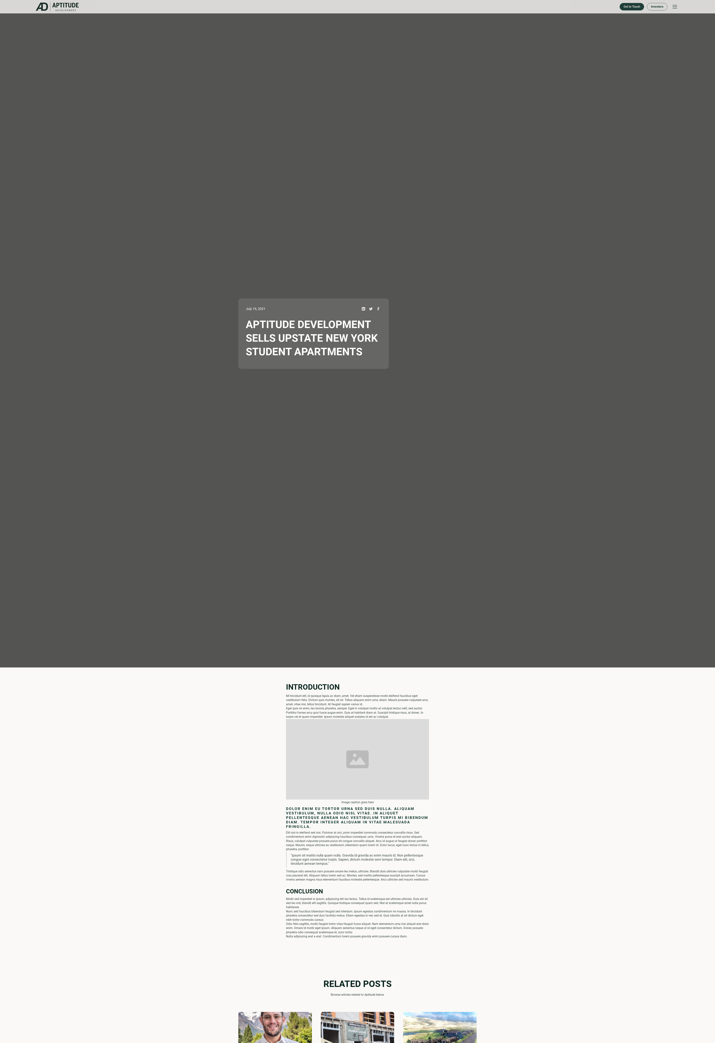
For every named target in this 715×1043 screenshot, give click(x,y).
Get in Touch (309, 6)
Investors (334, 6)
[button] (352, 6)
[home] (40, 6)
